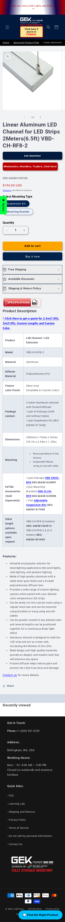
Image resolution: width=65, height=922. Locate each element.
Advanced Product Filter (26, 42)
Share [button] (10, 685)
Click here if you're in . (31, 32)
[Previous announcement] (7, 7)
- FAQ (10, 795)
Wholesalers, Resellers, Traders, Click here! (30, 166)
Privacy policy (53, 909)
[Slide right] (40, 117)
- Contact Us (14, 844)
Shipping (7, 190)
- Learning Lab (16, 803)
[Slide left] (25, 117)
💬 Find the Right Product (40, 914)
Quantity (8, 222)
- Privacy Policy (16, 819)
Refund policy (35, 909)
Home (6, 42)
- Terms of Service (18, 827)
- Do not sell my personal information (29, 836)
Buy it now (32, 256)
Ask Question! (32, 155)
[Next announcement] (58, 7)
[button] (7, 27)
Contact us (10, 675)
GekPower (19, 909)
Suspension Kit (16, 203)
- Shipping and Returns (21, 811)
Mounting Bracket (17, 211)
